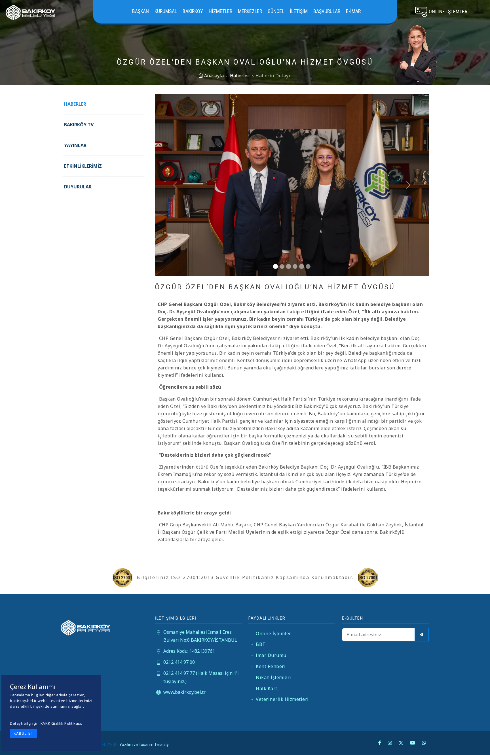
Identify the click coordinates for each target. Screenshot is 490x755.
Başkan (140, 11)
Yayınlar (75, 145)
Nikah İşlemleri (271, 677)
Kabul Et (23, 733)
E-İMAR (353, 11)
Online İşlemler (271, 633)
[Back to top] (474, 739)
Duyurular (78, 187)
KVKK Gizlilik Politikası (61, 723)
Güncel (276, 11)
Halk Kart (264, 688)
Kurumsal (166, 11)
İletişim (299, 11)
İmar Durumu (268, 655)
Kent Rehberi (268, 666)
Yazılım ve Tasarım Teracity (144, 744)
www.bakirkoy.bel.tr (184, 692)
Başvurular (326, 11)
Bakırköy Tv (79, 125)
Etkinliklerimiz (83, 166)
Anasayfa (213, 76)
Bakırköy (193, 11)
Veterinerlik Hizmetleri (280, 699)
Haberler (239, 76)
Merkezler (250, 11)
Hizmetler (220, 11)
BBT (258, 644)
